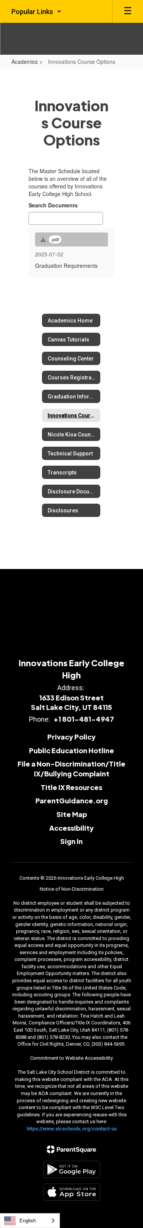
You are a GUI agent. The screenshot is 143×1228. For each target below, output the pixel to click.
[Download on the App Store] (71, 1192)
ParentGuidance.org (71, 800)
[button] (36, 11)
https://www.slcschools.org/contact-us (72, 1129)
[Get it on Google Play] (71, 1169)
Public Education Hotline (71, 750)
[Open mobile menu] (127, 11)
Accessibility (71, 827)
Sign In (71, 841)
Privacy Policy (71, 736)
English (27, 1220)
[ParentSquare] (71, 1149)
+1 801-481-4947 (83, 718)
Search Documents (53, 205)
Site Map (71, 814)
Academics (24, 61)
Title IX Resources (71, 787)
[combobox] (30, 1220)
